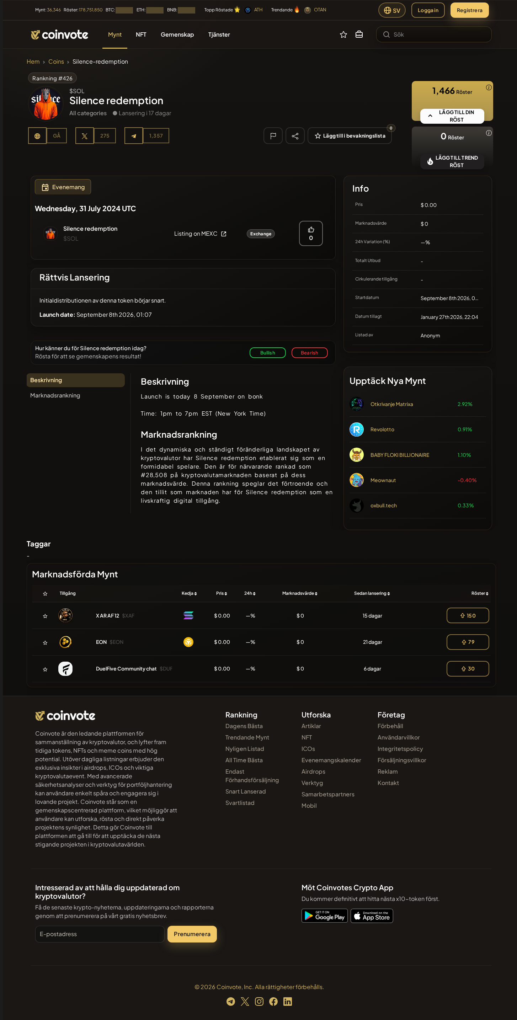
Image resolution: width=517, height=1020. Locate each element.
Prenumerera (192, 934)
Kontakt (388, 782)
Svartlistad (240, 802)
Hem (33, 61)
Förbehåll (390, 726)
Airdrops (313, 771)
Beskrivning (46, 380)
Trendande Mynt (247, 737)
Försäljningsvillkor (402, 760)
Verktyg (312, 782)
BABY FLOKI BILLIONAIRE (400, 455)
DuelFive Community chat (126, 668)
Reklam (388, 771)
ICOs (308, 748)
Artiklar (311, 726)
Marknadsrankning (55, 395)
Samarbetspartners (328, 794)
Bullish (267, 352)
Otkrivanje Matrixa (392, 404)
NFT (307, 737)
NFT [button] (141, 34)
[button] (359, 34)
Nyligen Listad (244, 748)
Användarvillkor (399, 737)
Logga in (428, 10)
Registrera (470, 10)
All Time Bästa (244, 760)
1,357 (156, 135)
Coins (56, 61)
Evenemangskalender (331, 760)
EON (101, 642)
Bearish (309, 352)
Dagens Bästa (244, 726)
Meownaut (383, 480)
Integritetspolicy (400, 748)
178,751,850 (91, 9)
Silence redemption (90, 228)
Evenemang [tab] (68, 187)
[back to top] (502, 1004)
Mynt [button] (115, 34)
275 (105, 135)
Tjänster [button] (219, 34)
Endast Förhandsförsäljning (252, 776)
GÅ (56, 135)
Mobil (309, 805)
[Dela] (295, 135)
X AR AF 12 (107, 615)
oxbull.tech (384, 505)
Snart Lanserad (245, 791)
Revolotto (382, 429)
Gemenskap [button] (177, 34)
